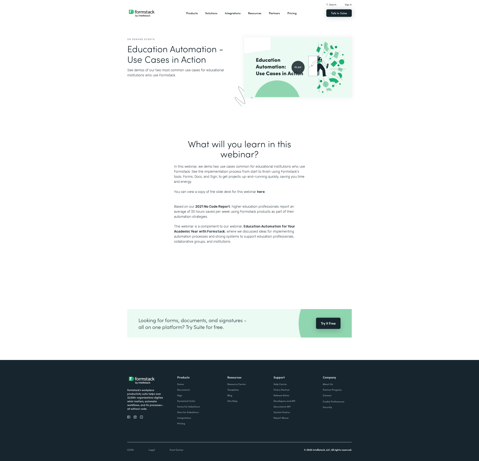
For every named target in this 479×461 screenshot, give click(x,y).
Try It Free (328, 323)
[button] (192, 13)
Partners (274, 13)
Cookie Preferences (333, 401)
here (261, 192)
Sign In (348, 4)
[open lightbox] (298, 67)
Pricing (292, 13)
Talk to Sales (339, 13)
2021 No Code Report (212, 206)
